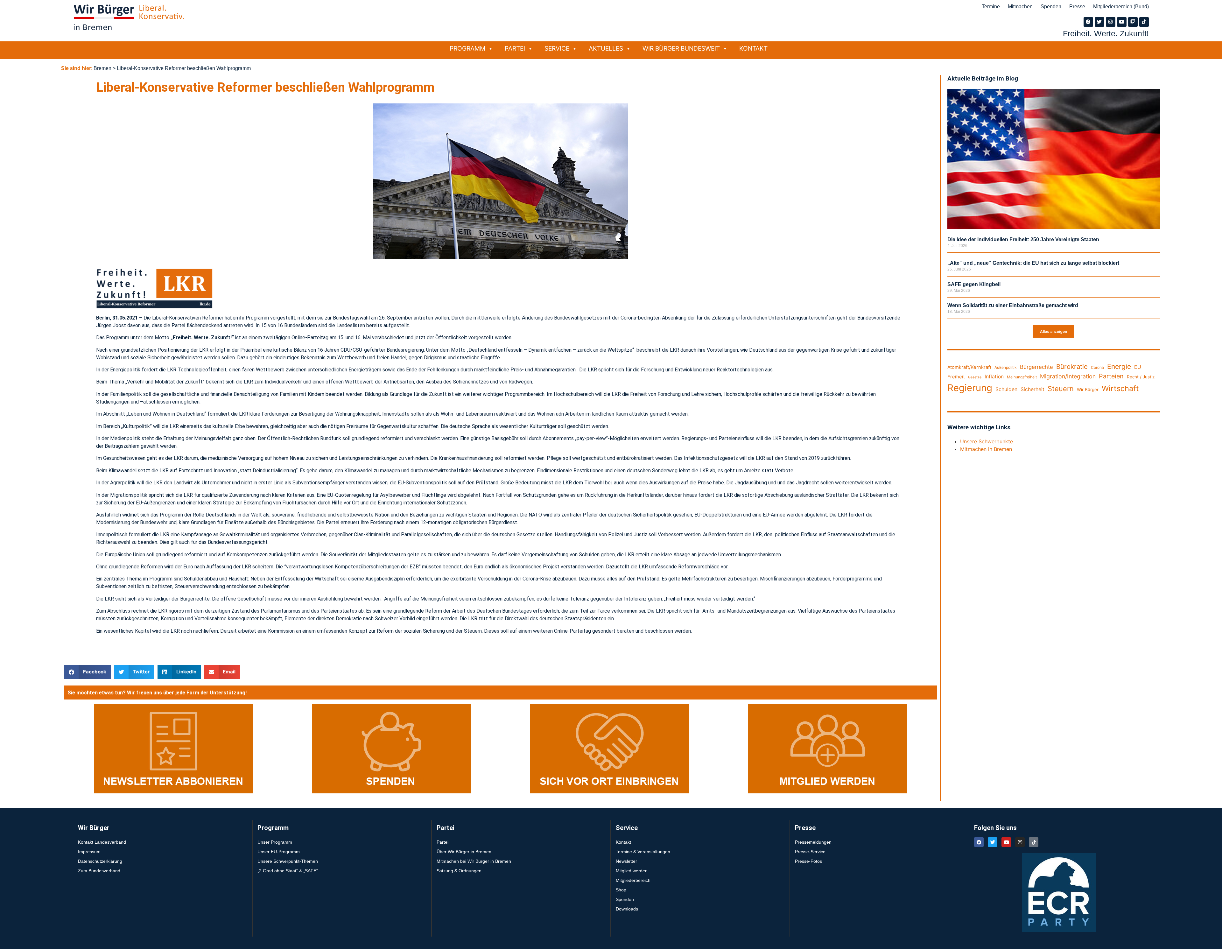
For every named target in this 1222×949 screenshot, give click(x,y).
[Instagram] (1110, 22)
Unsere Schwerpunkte (986, 441)
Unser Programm (274, 842)
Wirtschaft (1120, 388)
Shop (621, 889)
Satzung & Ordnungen (459, 870)
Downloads (627, 908)
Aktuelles (606, 48)
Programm (467, 48)
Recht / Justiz (1141, 376)
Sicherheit (1032, 389)
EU (1137, 367)
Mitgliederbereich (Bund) (1121, 6)
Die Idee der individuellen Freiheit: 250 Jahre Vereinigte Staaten (1023, 239)
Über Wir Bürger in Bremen (464, 851)
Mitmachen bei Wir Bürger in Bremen (474, 861)
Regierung (969, 387)
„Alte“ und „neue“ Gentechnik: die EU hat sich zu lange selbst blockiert (1033, 263)
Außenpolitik (1005, 367)
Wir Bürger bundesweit (681, 48)
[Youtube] (1122, 22)
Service (556, 48)
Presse (1077, 6)
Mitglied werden (632, 870)
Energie (1119, 366)
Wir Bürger (1088, 389)
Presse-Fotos (808, 861)
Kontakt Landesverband (102, 842)
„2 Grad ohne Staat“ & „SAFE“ (287, 870)
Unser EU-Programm (278, 851)
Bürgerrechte (1036, 367)
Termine (991, 6)
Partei (515, 48)
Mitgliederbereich (633, 880)
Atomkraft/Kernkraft (969, 367)
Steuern (1061, 388)
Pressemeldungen (813, 842)
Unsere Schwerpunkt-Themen (287, 861)
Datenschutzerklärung (100, 861)
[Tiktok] (1144, 22)
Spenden (1051, 6)
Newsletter (626, 861)
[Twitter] (1099, 22)
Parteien (1111, 376)
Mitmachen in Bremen (986, 449)
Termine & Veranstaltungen (643, 851)
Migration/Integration (1068, 376)
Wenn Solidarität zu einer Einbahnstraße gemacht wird (1012, 305)
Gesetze (974, 377)
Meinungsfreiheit (1022, 377)
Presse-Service (810, 851)
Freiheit (956, 377)
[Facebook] (1088, 22)
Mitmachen (1020, 6)
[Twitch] (1133, 22)
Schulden (1006, 389)
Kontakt (753, 48)
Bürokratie (1072, 366)
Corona (1097, 367)
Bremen (102, 68)
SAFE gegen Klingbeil (974, 284)
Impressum (89, 851)
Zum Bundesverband (99, 870)
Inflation (994, 377)
